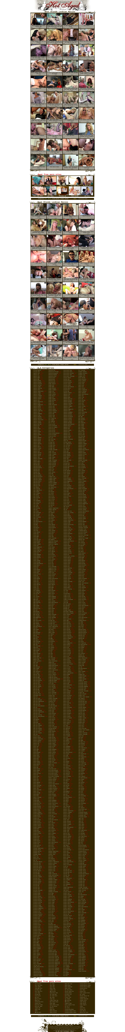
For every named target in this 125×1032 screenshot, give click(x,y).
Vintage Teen (81, 885)
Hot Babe (50, 923)
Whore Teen (81, 911)
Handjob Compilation (53, 851)
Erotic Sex (51, 619)
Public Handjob (82, 392)
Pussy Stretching (82, 412)
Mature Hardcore (67, 662)
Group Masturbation (53, 819)
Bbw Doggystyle (37, 617)
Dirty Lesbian (51, 559)
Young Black (81, 948)
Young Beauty (81, 947)
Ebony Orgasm (51, 608)
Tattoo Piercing (82, 728)
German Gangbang (52, 749)
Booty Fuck (36, 857)
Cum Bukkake (51, 485)
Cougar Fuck (51, 455)
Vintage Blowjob (82, 864)
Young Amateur (81, 941)
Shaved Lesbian (82, 569)
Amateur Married (37, 424)
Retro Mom (80, 475)
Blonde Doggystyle (37, 813)
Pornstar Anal (66, 947)
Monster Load (66, 815)
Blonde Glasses (37, 819)
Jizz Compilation (67, 443)
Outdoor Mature (67, 903)
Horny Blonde (51, 896)
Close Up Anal (51, 424)
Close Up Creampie (52, 427)
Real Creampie (81, 428)
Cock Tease (51, 440)
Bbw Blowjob (36, 611)
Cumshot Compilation (53, 508)
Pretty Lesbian (82, 380)
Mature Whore (66, 723)
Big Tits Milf (36, 731)
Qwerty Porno (38, 998)
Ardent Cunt (53, 989)
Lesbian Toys (66, 584)
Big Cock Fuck (36, 704)
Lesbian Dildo (66, 523)
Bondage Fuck (36, 852)
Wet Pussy (80, 897)
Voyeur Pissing (82, 890)
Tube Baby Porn (74, 185)
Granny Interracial (53, 803)
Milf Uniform (66, 779)
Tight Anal (81, 818)
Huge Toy (50, 948)
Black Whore (36, 794)
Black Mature (36, 764)
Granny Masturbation (53, 806)
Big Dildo (35, 717)
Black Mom (35, 767)
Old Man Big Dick (67, 872)
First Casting (51, 686)
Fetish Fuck (51, 671)
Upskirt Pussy (81, 855)
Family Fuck (51, 631)
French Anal (51, 710)
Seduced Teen (81, 539)
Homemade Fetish (52, 882)
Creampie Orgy (51, 479)
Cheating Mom (51, 379)
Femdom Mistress (52, 666)
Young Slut (81, 966)
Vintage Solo (81, 884)
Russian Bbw (81, 493)
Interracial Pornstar (68, 373)
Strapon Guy (81, 692)
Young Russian (81, 965)
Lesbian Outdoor (67, 550)
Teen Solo (80, 792)
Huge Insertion (52, 942)
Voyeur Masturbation (83, 888)
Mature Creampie (67, 638)
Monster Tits (66, 818)
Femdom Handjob (52, 663)
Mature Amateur (67, 614)
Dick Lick (50, 545)
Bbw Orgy (35, 631)
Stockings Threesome (83, 690)
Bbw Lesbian (36, 623)
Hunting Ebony (68, 992)
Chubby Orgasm (51, 398)
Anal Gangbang (36, 500)
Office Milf (66, 863)
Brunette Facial (37, 909)
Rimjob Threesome (82, 488)
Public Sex (81, 395)
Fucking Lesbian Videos (70, 1012)
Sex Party (80, 547)
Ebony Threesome (52, 614)
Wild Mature (81, 930)
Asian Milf (36, 566)
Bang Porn (37, 1000)
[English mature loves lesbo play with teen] (54, 324)
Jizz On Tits (66, 446)
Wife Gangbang (81, 920)
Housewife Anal (52, 924)
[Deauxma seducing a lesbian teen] (38, 324)
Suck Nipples (81, 698)
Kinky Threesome (67, 460)
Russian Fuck (81, 505)
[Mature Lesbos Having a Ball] (38, 150)
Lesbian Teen (66, 580)
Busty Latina (36, 953)
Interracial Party (67, 371)
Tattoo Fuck (81, 723)
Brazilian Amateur (37, 861)
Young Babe (81, 945)
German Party (51, 758)
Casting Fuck (36, 965)
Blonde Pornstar (37, 833)
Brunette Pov (36, 923)
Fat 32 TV (67, 1006)
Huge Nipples (51, 944)
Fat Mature (51, 648)
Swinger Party (81, 720)
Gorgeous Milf (51, 791)
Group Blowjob (51, 816)
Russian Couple (82, 500)
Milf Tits (65, 777)
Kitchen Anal (66, 464)
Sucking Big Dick (82, 702)
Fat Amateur (51, 634)
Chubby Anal (51, 385)
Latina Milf (66, 490)
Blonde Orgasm (36, 831)
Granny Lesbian (52, 804)
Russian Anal (81, 491)
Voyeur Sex (81, 891)
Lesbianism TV (83, 997)
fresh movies (55, 198)
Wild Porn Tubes (39, 1004)
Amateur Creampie (37, 395)
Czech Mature (51, 532)
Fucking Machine (52, 728)
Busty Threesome (37, 963)
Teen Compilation (82, 747)
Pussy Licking (81, 406)
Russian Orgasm (82, 518)
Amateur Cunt (36, 400)
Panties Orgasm (67, 912)
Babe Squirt (36, 607)
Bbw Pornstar (36, 634)
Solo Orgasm (81, 647)
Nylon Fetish (66, 855)
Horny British (51, 897)
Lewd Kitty (82, 1007)
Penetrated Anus (67, 924)
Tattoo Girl (81, 725)
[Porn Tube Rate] (70, 134)
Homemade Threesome (53, 891)
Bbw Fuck (35, 619)
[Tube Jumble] (86, 24)
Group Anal (51, 815)
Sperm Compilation (82, 657)
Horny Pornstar (52, 917)
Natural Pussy (66, 839)
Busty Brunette (37, 947)
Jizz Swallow (66, 448)
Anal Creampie (36, 493)
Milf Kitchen (66, 750)
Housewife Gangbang (53, 926)
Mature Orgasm (66, 681)
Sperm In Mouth (82, 659)
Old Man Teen (66, 875)
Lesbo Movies (83, 1003)
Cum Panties (51, 502)
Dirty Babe (51, 553)
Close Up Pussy (52, 436)
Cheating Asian (37, 971)
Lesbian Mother (67, 545)
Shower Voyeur (81, 586)
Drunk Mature (51, 580)
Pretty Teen (81, 383)
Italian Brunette (67, 382)
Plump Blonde (66, 936)
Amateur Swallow (37, 452)
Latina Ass (66, 476)
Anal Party (36, 506)
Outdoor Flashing (67, 896)
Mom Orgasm (66, 798)
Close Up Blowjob (52, 425)
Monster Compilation (68, 810)
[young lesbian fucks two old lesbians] (38, 40)
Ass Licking (36, 596)
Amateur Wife (36, 463)
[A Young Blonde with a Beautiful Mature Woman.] (38, 230)
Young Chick (81, 953)
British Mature (37, 882)
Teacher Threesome (82, 734)
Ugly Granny (81, 839)
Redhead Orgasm (82, 452)
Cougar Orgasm (51, 457)
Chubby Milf (51, 397)
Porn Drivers (38, 185)
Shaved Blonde (81, 563)
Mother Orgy (66, 830)
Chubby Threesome (52, 404)
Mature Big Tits (67, 626)
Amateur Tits (36, 460)
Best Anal (35, 662)
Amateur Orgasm (37, 431)
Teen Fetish (81, 761)
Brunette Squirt (37, 929)
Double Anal (51, 572)
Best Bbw (35, 665)
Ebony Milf (51, 605)
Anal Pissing (36, 508)
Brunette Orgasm (37, 920)
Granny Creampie (52, 795)
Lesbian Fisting (67, 530)
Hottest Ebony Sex (69, 991)
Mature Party (66, 686)
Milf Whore (66, 780)
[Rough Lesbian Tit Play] (54, 246)
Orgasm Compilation (68, 887)
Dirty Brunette (52, 556)
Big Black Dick (37, 693)
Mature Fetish (66, 648)
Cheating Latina (52, 376)
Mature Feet (66, 647)
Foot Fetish (51, 702)
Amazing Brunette (37, 467)
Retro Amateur (81, 461)
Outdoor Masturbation (68, 902)
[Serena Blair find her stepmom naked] (38, 309)
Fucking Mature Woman (85, 986)
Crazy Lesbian (51, 472)
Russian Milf (81, 514)
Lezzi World (83, 1010)
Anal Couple (36, 491)
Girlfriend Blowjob (53, 770)
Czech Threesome (52, 538)
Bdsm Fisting (36, 648)
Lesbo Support (83, 1004)
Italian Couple (67, 383)
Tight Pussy (81, 827)
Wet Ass (80, 893)
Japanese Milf (66, 427)
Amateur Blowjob (37, 382)
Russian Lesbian (82, 509)
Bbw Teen (35, 644)
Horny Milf (51, 912)
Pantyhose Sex (66, 920)
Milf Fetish (66, 743)
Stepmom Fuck (81, 677)
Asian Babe (36, 536)
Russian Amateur (82, 490)
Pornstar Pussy (67, 957)
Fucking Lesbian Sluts (70, 1010)
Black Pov (35, 774)
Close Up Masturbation (53, 433)
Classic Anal (51, 406)
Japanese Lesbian (67, 421)
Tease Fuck (81, 735)
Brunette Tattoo (37, 930)
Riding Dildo (81, 484)
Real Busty (81, 421)
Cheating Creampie (37, 975)
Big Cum (35, 707)
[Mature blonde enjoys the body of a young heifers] (70, 340)
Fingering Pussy (52, 681)
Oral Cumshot (66, 882)
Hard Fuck (50, 857)
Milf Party (66, 756)
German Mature (51, 753)
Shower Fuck (81, 581)
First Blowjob (51, 684)
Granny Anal (51, 792)
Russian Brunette (82, 497)
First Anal (51, 683)
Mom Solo (65, 803)
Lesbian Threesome (67, 581)
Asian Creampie (37, 544)
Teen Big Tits (81, 741)
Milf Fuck (65, 744)
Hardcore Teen (51, 870)
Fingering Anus (52, 675)
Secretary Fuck (82, 533)
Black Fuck (36, 759)
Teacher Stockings (82, 732)
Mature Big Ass (67, 623)
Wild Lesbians (81, 929)
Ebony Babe (51, 587)
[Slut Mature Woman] (54, 165)
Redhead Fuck (81, 446)
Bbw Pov (35, 635)
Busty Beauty (36, 944)
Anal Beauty (36, 487)
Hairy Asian (51, 825)
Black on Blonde (37, 797)
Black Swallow (36, 786)
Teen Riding (81, 788)
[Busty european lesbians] (70, 356)
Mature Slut (66, 701)
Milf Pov (65, 759)
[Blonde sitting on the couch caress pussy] (70, 118)
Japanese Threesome (68, 439)
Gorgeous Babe (51, 785)
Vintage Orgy (81, 881)
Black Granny (36, 761)
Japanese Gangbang (67, 412)
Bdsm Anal (35, 647)
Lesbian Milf (66, 542)
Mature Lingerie (67, 671)
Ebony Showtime (68, 986)
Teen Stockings (82, 795)
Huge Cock (50, 935)
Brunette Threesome (38, 933)
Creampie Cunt (51, 476)
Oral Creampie (66, 879)
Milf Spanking (66, 765)
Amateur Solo (36, 445)
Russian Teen (81, 524)
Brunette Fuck (36, 911)
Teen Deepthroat (82, 753)
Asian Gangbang (37, 554)
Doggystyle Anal (52, 568)
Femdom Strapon (52, 668)
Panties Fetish (67, 909)
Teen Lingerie (81, 776)
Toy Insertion (81, 834)
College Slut (51, 446)
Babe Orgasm (36, 605)
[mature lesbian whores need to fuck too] (38, 71)
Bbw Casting (36, 614)
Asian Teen (36, 586)
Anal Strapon (36, 514)
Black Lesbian (36, 762)
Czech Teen (51, 536)
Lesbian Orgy (66, 548)
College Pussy (51, 445)
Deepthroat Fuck (52, 542)
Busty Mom (35, 957)
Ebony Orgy (51, 610)
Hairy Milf (51, 845)
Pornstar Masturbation (68, 954)
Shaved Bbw (81, 559)
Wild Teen (80, 938)
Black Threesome (37, 789)
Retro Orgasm (81, 476)
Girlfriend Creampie (53, 771)
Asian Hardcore (37, 557)
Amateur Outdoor (37, 434)
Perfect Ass (66, 927)
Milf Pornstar (66, 758)
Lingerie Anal (66, 595)
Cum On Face (51, 496)
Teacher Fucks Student (83, 729)
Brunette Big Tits (37, 897)
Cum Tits (50, 506)
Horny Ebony (51, 905)
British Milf (36, 884)
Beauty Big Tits (37, 657)
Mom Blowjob (66, 783)
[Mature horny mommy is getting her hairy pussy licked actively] (38, 56)
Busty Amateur (36, 938)
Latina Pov (66, 497)
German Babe (51, 734)
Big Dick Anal (36, 708)
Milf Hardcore (66, 749)
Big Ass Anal (36, 674)
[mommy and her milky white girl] (38, 165)
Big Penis (35, 720)
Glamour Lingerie (52, 777)
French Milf (51, 720)
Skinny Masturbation (83, 605)
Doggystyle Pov (52, 571)
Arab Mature (36, 527)
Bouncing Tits (36, 858)
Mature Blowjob (67, 631)
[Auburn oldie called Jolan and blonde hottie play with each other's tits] (54, 24)
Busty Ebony (36, 950)
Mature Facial (66, 645)
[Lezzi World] (38, 262)
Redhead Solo (81, 457)
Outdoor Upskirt (67, 908)
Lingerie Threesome (68, 599)
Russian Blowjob (82, 496)
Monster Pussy (66, 816)
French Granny (51, 717)
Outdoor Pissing (67, 905)
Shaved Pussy (81, 574)
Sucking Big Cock (82, 701)
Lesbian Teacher (67, 578)
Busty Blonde (36, 945)
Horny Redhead (51, 918)
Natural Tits (66, 842)
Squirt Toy (81, 672)
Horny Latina (51, 909)
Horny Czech (51, 903)
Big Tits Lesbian (37, 729)
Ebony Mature (51, 604)
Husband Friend (52, 950)
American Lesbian (37, 479)
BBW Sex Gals (38, 1012)
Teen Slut (80, 791)
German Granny (51, 750)
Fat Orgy (50, 653)
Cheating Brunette (37, 974)
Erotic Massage (52, 617)
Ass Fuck (35, 595)
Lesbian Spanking (67, 568)
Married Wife (66, 605)
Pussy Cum (80, 398)
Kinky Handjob (66, 454)
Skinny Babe (81, 595)
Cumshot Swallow (52, 509)
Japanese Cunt (66, 407)
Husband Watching (52, 951)
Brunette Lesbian (37, 915)
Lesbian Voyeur (67, 586)
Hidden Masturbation (53, 875)
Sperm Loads (81, 663)
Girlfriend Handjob (53, 774)
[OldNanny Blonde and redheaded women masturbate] (70, 56)
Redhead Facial (82, 445)
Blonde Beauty (36, 801)
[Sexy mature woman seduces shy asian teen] (86, 165)
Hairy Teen (51, 849)
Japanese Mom (66, 428)
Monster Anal (66, 807)
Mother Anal (66, 819)
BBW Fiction (53, 991)
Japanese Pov (66, 431)
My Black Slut (68, 994)
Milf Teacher (66, 774)
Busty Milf (36, 956)
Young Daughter (82, 957)
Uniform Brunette (82, 846)
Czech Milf (51, 533)
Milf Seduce (66, 762)
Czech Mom (50, 535)
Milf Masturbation (67, 752)
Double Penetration (53, 578)
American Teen (36, 485)
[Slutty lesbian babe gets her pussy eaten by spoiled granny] (54, 40)
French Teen (51, 725)
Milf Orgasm (66, 753)
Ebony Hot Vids (68, 983)
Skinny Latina (81, 602)
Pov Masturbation (67, 969)
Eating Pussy (51, 581)
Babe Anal (35, 599)
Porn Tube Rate (50, 185)
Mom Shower (66, 801)
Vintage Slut (81, 882)
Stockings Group (82, 687)
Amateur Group (36, 415)
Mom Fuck (65, 794)
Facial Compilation (53, 626)
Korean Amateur (67, 470)
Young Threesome (82, 971)
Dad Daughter (51, 539)
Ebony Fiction (53, 1012)
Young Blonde (81, 950)
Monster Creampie (67, 812)
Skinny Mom (81, 610)
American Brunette (37, 476)
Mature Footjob (67, 653)
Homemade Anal (51, 878)
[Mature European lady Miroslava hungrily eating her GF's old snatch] (38, 340)
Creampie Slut (51, 481)
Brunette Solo (36, 927)
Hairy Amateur (51, 822)
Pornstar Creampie (67, 951)
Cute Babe (50, 514)
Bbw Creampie (36, 616)
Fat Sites (67, 1007)
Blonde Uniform (37, 845)
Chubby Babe (51, 386)
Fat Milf (50, 650)
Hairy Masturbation (53, 842)
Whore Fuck (81, 905)
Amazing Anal (36, 464)
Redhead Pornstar (82, 454)
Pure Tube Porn (38, 196)
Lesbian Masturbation (68, 541)
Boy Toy (35, 860)
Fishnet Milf (51, 696)
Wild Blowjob (81, 926)
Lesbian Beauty (67, 515)
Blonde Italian (37, 824)
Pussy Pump (81, 410)
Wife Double (81, 918)
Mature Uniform (67, 720)
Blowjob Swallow (37, 851)
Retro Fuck (81, 469)
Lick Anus (65, 590)
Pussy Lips (81, 407)
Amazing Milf (36, 470)
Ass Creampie (36, 590)
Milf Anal (65, 725)
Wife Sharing (81, 921)
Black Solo (36, 780)
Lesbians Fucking (67, 589)
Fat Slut (50, 654)
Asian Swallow (36, 584)
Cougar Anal (51, 451)
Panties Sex (66, 914)
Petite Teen (66, 933)
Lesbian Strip (66, 575)
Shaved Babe (81, 557)
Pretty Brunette (82, 379)
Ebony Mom (50, 607)
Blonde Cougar (36, 810)
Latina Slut (66, 499)
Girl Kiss (50, 767)
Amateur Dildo (36, 403)
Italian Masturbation (68, 386)
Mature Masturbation (68, 672)
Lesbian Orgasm (67, 547)
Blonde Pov (36, 834)
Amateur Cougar (37, 392)
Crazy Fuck (51, 470)
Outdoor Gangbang (67, 899)
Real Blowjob (81, 418)
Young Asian (81, 944)
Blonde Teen (36, 843)
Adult (36, 1010)
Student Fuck (81, 695)
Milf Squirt (66, 767)
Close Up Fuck (51, 431)
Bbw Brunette (36, 613)
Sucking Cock (81, 705)
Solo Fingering (82, 643)
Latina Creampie (67, 479)
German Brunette (52, 740)
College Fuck (51, 443)
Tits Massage (81, 833)
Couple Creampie (52, 461)
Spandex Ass (81, 654)
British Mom (36, 885)
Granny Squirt (51, 812)
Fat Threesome (51, 657)
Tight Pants (81, 825)
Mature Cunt (66, 640)
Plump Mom (65, 944)
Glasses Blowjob (52, 779)
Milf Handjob (66, 747)
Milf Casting (66, 734)
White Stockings (82, 902)
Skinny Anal (81, 592)
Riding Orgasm (81, 487)
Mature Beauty (66, 622)
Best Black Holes (54, 1001)
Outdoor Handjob (67, 900)
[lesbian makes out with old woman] (86, 103)
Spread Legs (81, 665)
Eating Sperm (51, 583)
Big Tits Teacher (37, 732)
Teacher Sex (81, 731)
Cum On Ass (51, 494)
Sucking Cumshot (82, 707)
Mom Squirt (66, 804)
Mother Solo (66, 831)
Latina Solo (66, 500)
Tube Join (52, 998)
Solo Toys (80, 651)
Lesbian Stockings (67, 572)
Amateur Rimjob (37, 440)
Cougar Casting (52, 452)
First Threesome (52, 692)
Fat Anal (50, 635)
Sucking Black (81, 704)
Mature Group (66, 659)
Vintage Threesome (82, 887)
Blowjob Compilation (38, 848)
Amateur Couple (37, 394)
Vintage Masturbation (83, 873)
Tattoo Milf (81, 726)
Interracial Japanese (53, 969)
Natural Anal (66, 833)
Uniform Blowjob (82, 845)
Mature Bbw (66, 620)
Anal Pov (35, 509)
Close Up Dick (51, 430)
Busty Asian (36, 941)
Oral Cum (65, 881)
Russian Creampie (82, 502)
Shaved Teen (81, 577)
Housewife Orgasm (52, 929)
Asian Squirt (36, 583)
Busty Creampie (37, 948)
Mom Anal (65, 782)
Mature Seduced (67, 696)
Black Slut (36, 779)
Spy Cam (80, 666)
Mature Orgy (66, 683)
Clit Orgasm (51, 419)
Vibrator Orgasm (82, 860)
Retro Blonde (81, 464)
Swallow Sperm (81, 714)
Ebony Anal (51, 586)
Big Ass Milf (36, 687)
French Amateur (52, 708)
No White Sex (87, 185)
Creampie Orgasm (52, 478)
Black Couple (36, 756)
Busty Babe (36, 942)
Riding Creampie (82, 481)
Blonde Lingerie (37, 827)
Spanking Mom (81, 656)
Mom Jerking (66, 795)
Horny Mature (51, 911)
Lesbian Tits (66, 583)
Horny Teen (51, 920)
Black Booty (36, 753)
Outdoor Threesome (67, 906)
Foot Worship (51, 704)
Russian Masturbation (83, 511)
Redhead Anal (81, 437)
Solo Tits (80, 650)
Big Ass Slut (36, 690)
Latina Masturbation (68, 488)
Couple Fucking (52, 463)
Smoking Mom (81, 638)
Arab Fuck (35, 526)
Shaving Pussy (81, 580)
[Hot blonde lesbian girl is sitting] (70, 230)
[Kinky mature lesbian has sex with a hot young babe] (38, 356)
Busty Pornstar (37, 959)
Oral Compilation (67, 878)
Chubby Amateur (52, 383)
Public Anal (81, 385)
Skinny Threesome (82, 613)
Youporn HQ (37, 1007)
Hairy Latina (51, 839)
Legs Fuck (65, 508)
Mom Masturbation (67, 797)
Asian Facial (36, 548)
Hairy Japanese (52, 837)
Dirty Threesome (52, 566)
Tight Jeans (81, 824)
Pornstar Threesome (68, 963)
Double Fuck (51, 577)
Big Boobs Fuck (37, 695)
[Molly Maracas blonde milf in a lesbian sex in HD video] (86, 340)
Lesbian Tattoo (67, 577)
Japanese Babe (66, 397)
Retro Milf (81, 473)
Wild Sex (80, 935)
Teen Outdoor (81, 782)
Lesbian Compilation (68, 520)
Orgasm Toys (66, 888)
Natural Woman (66, 843)
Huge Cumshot (51, 936)
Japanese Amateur (67, 392)
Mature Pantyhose (67, 684)
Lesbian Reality (67, 557)
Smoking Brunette (82, 632)
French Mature (51, 719)
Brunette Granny (37, 912)
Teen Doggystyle (82, 756)
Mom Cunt (65, 789)
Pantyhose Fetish (67, 915)
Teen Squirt (81, 794)
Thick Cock (81, 810)
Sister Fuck (81, 589)
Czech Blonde (51, 526)
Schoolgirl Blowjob (83, 527)
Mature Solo (66, 704)
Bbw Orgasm (36, 629)
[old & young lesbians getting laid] (86, 324)
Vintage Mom (81, 878)
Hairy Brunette (52, 830)
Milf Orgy (65, 755)
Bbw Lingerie (36, 625)
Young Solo (81, 968)
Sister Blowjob (82, 587)
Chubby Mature (51, 395)
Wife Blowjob (81, 917)
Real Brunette (81, 419)
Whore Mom (80, 908)
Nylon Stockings (67, 860)
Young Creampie (82, 956)
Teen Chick (81, 746)
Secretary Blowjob (82, 532)
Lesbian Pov (66, 554)
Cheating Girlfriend (53, 371)
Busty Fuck (36, 951)
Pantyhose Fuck (67, 917)
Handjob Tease (51, 854)
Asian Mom (35, 568)
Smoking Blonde (82, 629)
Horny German (51, 906)
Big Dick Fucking (37, 714)
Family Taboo (51, 632)
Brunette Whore (37, 935)
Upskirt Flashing (82, 852)
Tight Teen (81, 828)
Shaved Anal (81, 554)
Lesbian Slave (66, 563)
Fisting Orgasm (52, 699)
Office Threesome (67, 864)
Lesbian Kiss (66, 535)
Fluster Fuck (68, 997)
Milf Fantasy (66, 741)
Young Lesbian (81, 962)
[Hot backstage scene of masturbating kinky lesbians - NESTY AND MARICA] (54, 277)
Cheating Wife (51, 382)
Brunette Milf (36, 917)
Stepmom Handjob (82, 678)
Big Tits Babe (36, 723)
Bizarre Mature (37, 741)
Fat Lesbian (51, 647)
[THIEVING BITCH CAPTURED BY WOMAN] (70, 215)
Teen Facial (81, 759)
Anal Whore (36, 520)
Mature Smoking (67, 702)
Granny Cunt (51, 797)
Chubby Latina (51, 392)
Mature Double (66, 644)
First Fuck (51, 689)
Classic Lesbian (52, 412)
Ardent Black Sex (54, 1000)
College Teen (51, 448)
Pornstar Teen (66, 962)
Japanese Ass (66, 395)
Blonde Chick (36, 809)
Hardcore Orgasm (52, 866)
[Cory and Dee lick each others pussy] (70, 309)
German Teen (51, 761)
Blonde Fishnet (37, 816)
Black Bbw (35, 750)
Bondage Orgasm (37, 854)
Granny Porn (83, 991)
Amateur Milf (36, 425)
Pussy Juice (81, 404)
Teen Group (81, 771)
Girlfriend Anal (52, 768)
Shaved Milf (81, 572)
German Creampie (52, 744)
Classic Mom (51, 413)
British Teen (36, 888)
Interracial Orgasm (53, 975)
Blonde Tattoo (36, 842)
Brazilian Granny (37, 866)
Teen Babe (80, 740)
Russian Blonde (82, 494)
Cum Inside (51, 493)
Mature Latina (66, 668)
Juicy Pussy (66, 449)
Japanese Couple (67, 404)
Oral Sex (65, 885)
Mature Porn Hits (84, 1012)
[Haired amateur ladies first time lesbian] (70, 246)
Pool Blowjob (66, 945)
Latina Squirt (66, 502)
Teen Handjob (81, 773)
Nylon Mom (65, 858)
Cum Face (50, 490)
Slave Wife (81, 619)
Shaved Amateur (82, 553)
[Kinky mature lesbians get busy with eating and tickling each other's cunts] (86, 87)
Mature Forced (66, 654)
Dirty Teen (51, 565)
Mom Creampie (66, 788)
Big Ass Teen (36, 692)
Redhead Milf (81, 451)
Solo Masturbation (82, 644)
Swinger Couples (82, 717)
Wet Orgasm (81, 896)
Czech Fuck (51, 529)
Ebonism (52, 1007)
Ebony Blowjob (51, 590)
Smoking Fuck (81, 635)
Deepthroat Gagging (53, 544)
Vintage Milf (81, 876)
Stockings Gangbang (83, 686)
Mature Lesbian (67, 669)
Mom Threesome (66, 806)
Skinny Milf (81, 608)
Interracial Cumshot (53, 960)
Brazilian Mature (37, 867)
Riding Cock (81, 479)
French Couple (51, 714)
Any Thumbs (67, 998)
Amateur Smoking (37, 443)
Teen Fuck (80, 767)
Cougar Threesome (52, 460)
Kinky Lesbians (67, 455)
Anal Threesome (37, 517)
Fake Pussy (51, 629)
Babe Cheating (36, 602)
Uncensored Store (39, 1001)
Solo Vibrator (81, 653)
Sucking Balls (81, 699)
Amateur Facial (37, 407)
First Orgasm (51, 690)
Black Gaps (52, 1003)
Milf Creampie (66, 735)
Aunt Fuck (35, 598)
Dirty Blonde (51, 554)
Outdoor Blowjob (67, 894)
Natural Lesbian (67, 836)
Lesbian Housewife (67, 533)
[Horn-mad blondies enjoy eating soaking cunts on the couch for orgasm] (70, 103)
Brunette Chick (37, 903)
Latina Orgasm (66, 493)
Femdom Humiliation (53, 665)
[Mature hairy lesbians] (38, 134)
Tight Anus (81, 819)
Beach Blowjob (36, 653)
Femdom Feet (51, 662)
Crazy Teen (51, 475)
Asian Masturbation (38, 563)
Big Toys (35, 734)
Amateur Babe (36, 377)
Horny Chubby (51, 900)
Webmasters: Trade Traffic (65, 1025)
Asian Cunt (36, 545)
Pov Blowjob (66, 965)
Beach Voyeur (36, 654)
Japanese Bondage (67, 401)
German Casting (52, 741)
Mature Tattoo (66, 714)
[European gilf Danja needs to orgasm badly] (38, 103)
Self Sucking (81, 542)
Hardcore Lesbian (52, 863)
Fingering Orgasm (52, 680)
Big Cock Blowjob (37, 699)
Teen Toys (80, 806)
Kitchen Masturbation (68, 466)
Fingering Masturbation (54, 678)
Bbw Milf (35, 628)
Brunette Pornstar (37, 921)
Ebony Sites (68, 988)
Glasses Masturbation (53, 783)
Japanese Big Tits (67, 398)
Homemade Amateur (52, 876)
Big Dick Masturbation (38, 716)
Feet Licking (51, 659)
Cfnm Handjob (36, 969)
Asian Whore (36, 589)
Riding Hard (81, 485)
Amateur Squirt (37, 446)
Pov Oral (65, 971)
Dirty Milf (51, 560)
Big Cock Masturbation (38, 705)
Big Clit (35, 696)
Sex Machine (81, 545)
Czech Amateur (51, 524)
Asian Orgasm (36, 571)
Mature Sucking (67, 710)
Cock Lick (50, 437)
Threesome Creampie (83, 813)
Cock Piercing (51, 439)
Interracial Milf (52, 972)
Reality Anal (81, 431)
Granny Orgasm (51, 807)
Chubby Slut (51, 401)
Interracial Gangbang (53, 968)
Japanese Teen (66, 437)
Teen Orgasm (81, 779)
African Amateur (37, 370)
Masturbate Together (68, 611)
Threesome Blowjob (82, 812)
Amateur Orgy (36, 433)
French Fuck (51, 716)
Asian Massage (36, 562)
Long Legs (65, 602)
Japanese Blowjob (67, 400)
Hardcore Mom (51, 864)
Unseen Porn (38, 1003)
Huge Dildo (51, 938)
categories (41, 198)
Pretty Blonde (81, 377)
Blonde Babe (36, 800)
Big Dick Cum (36, 713)
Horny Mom (50, 914)
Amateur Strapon (37, 448)
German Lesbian (52, 752)
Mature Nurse (66, 677)
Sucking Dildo (81, 708)
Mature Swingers (67, 713)
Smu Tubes (52, 997)
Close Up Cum (51, 428)
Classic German (52, 409)
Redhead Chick (81, 442)
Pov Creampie (66, 966)
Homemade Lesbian (52, 885)
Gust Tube (52, 985)
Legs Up (65, 509)
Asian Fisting (36, 551)
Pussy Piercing (82, 409)
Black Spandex (36, 782)
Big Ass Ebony (36, 681)
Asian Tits (36, 587)
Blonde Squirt (36, 840)
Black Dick (36, 758)
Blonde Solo (36, 839)
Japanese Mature (67, 425)
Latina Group (66, 484)
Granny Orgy (51, 809)
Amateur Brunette (37, 383)
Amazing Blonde (37, 466)
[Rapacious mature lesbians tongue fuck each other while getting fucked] (38, 118)
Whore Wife (81, 914)
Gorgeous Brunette (52, 788)
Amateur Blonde (37, 380)
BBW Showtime (68, 1000)
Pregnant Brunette (82, 373)
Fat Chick (50, 643)
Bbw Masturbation (37, 626)
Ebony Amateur (51, 584)
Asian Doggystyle (37, 547)
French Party (51, 723)
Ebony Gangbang (52, 596)
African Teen (36, 371)
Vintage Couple (82, 866)
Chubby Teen (51, 403)
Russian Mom (81, 515)
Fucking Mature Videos (85, 985)
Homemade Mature (52, 887)
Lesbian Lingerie (67, 538)
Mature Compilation (68, 637)
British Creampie (37, 876)
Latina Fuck (66, 482)
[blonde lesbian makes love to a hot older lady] (54, 150)
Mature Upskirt (67, 722)
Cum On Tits (51, 500)
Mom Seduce (66, 800)
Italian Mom (66, 391)
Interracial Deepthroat (54, 962)
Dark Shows (67, 995)
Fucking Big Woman (69, 1009)
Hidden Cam (51, 872)
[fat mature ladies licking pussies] (54, 262)
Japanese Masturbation (68, 424)
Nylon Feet (66, 854)
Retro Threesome (82, 478)
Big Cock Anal (36, 698)
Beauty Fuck (36, 659)
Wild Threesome (82, 939)
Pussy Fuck (81, 403)
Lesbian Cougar (67, 521)
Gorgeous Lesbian (52, 789)
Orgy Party (66, 890)
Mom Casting (66, 785)
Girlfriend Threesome (53, 776)
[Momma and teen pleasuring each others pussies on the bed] (70, 277)
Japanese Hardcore (67, 415)
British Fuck (36, 878)
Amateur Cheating (37, 388)
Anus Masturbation (37, 521)
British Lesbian (37, 881)
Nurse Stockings (67, 849)
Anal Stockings (37, 512)
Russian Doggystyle (83, 503)
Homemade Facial (52, 881)
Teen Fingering (82, 762)
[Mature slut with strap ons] (86, 40)
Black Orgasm (36, 770)
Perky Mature (66, 929)
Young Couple (81, 954)
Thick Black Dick (82, 809)
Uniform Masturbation (83, 849)
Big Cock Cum (36, 702)
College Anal (51, 442)
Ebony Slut (51, 611)
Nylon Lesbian (66, 857)
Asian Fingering (37, 550)
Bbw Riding (36, 637)
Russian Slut (81, 523)
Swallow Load (81, 713)
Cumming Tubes (68, 1003)
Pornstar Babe (66, 948)
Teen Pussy (81, 786)
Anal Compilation (37, 490)
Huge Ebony (51, 939)
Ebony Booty (51, 592)
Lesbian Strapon (67, 574)
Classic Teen (51, 416)
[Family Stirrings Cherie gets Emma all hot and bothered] (54, 230)
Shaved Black (81, 562)
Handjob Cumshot (52, 852)
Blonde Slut (36, 837)
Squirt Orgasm (81, 671)
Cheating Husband (52, 374)
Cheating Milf (51, 377)
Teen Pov (80, 785)
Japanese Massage (67, 422)
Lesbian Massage (67, 539)
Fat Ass (50, 637)
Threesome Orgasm (82, 816)
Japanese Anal (66, 394)
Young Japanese (82, 959)
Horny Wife (51, 921)
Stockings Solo (82, 689)
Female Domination (52, 660)
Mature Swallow (67, 711)
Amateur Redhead (37, 437)
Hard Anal (50, 855)
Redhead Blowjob (82, 440)
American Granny (37, 478)
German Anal (51, 732)
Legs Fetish (66, 506)
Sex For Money (81, 544)
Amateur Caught (37, 386)
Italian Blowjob (67, 380)
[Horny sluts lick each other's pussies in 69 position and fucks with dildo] (86, 356)
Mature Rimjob (66, 693)
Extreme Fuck (51, 623)
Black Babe (36, 749)
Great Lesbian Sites (85, 992)
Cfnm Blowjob (36, 968)
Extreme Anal (51, 620)
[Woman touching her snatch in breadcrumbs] (54, 56)
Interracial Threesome (68, 376)
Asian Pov (35, 575)
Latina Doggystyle (67, 481)
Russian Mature (82, 512)
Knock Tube (52, 988)
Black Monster (36, 768)
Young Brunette (82, 951)
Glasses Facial (52, 780)
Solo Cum (80, 640)
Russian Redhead (82, 521)
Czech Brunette (52, 527)
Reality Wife (81, 434)
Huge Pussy (51, 945)
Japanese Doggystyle (68, 409)
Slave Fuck (81, 616)
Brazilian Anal (37, 863)
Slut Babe (80, 622)
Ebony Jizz (51, 599)
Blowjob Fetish (37, 849)
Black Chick (36, 755)
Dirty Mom (50, 562)
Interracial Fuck (52, 966)
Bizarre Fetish (37, 737)
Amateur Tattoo (37, 455)
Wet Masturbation (82, 894)
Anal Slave (36, 511)
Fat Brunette (51, 641)
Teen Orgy (80, 780)
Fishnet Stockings (52, 698)
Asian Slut (36, 580)
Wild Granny (81, 927)
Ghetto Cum (51, 764)
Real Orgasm (81, 430)
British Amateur (37, 870)
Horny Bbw (50, 894)
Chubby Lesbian (52, 394)
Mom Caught (66, 786)
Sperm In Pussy (82, 660)
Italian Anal (66, 379)
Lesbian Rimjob (67, 559)
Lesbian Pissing (67, 551)
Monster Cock (66, 809)
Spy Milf (80, 669)
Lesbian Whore (66, 587)
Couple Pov (51, 467)
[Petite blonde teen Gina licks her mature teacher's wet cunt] (38, 293)
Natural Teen (66, 840)
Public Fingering (82, 389)
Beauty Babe (36, 656)
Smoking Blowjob (82, 631)
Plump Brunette (67, 939)
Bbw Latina (36, 622)
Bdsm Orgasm (36, 650)
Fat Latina (51, 645)
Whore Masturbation (83, 906)
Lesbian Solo (66, 566)
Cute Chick (51, 518)
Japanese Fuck (66, 410)
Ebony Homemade (52, 598)
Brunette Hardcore (37, 914)
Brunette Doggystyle (38, 908)
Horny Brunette (52, 899)
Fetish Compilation (53, 669)
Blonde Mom (36, 830)
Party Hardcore (67, 923)
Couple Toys (51, 469)
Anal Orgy (35, 505)
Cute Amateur (51, 512)
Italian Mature (67, 388)
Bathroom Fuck (36, 608)
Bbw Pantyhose (36, 632)
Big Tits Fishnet (37, 725)
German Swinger (52, 759)
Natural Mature (67, 837)
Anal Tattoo (36, 515)
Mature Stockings (67, 707)
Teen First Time (82, 764)
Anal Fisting (36, 497)
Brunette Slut (36, 926)
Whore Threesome (82, 912)
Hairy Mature (51, 843)
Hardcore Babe (51, 860)
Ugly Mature (81, 840)
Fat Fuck (50, 644)
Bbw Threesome (36, 645)
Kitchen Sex (66, 469)
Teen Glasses (81, 770)
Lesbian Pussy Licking (68, 556)
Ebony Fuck (51, 595)
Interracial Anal (52, 953)
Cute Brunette (51, 517)
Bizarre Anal (36, 735)
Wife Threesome (82, 923)
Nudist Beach (66, 846)
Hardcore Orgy (51, 867)
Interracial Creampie (53, 959)
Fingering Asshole (52, 677)
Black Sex (35, 777)
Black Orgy (36, 771)
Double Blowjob (52, 574)
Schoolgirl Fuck (82, 529)
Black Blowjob (36, 752)
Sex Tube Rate (53, 994)
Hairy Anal (51, 824)
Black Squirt (36, 783)
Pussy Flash (81, 401)
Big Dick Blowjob (37, 710)
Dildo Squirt (51, 550)
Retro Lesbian (81, 470)
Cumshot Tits (51, 511)
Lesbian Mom (66, 544)
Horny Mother (51, 915)
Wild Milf (80, 932)
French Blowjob (52, 713)
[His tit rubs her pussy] (86, 309)
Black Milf (36, 765)
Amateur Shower (37, 442)
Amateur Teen (36, 457)
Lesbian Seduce (67, 560)
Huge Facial (51, 941)
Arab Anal (35, 523)
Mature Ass (66, 617)
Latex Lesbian (66, 473)
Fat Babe (50, 638)
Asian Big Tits (37, 539)
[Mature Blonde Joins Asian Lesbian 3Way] (38, 24)
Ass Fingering (36, 592)
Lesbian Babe (66, 514)
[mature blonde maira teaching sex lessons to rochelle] (86, 277)
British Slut (36, 887)
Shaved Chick (81, 566)
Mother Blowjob (67, 821)
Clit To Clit (51, 422)
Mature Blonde (66, 629)
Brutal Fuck (36, 936)
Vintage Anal (81, 861)
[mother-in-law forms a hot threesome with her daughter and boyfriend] (86, 134)
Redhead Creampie (82, 443)
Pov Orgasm (66, 972)
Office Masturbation (68, 861)
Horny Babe (51, 893)
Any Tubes (52, 983)
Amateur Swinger (37, 454)
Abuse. (72, 1031)
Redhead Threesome (82, 460)
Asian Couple (36, 542)
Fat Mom (50, 651)
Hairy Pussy (51, 846)
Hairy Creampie (52, 833)
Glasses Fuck (51, 782)
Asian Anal (36, 533)
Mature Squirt (66, 705)
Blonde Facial (36, 815)
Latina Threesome (67, 505)
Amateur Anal (36, 373)
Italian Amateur (67, 377)
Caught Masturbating (38, 966)
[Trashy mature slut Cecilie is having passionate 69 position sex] (70, 324)
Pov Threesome (81, 370)
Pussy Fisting (81, 400)
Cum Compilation (52, 487)
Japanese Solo (66, 434)
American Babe (36, 473)
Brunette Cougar (37, 905)
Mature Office (66, 680)
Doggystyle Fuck (52, 569)
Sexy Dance (81, 551)
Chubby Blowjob (52, 388)
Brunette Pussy (37, 924)
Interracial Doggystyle (54, 963)
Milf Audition (66, 726)
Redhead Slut (81, 455)
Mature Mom (66, 675)
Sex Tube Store (53, 995)
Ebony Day (52, 1009)
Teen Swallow (81, 800)
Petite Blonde (66, 930)
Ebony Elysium (53, 1010)
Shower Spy (81, 584)
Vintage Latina (82, 870)
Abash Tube (37, 1009)
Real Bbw (80, 416)
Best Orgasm (36, 672)
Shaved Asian (81, 556)
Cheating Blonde (37, 972)
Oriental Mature (67, 891)
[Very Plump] (70, 293)
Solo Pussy (81, 648)
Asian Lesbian (36, 560)
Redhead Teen (81, 458)
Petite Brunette (67, 932)
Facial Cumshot (52, 628)
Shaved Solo (81, 575)
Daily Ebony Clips (54, 1004)
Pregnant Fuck (81, 374)
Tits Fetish (81, 831)
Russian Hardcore (82, 508)
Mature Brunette (67, 632)
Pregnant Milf (81, 376)
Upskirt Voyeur (82, 858)
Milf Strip (66, 770)
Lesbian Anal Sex (67, 511)
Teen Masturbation (82, 777)
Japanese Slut (66, 433)
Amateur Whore (36, 461)
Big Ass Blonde (37, 678)
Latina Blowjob (67, 478)
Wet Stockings (81, 899)
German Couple (51, 743)
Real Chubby (81, 424)
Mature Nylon (66, 678)
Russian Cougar (82, 499)
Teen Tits (80, 804)
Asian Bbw (35, 538)
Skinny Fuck (81, 601)
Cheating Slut (51, 380)
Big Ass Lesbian (37, 686)
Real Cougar (81, 425)
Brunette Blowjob (37, 900)
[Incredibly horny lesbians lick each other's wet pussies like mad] (54, 356)
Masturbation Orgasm (68, 613)
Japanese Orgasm (67, 430)
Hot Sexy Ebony (68, 989)
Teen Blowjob (81, 743)
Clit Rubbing (51, 421)
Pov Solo (65, 975)
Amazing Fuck (36, 469)
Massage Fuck (66, 607)
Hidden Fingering (52, 873)
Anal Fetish (36, 496)
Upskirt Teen (81, 857)
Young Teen (81, 969)
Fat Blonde (51, 640)
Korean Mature (66, 472)
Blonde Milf (36, 828)
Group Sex (50, 821)
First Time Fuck (52, 693)
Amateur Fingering (37, 410)
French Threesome (52, 726)
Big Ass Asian (36, 675)
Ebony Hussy (68, 985)
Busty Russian (36, 960)
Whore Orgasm (81, 909)
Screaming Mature (82, 530)
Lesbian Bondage (67, 517)
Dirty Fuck (51, 557)
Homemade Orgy (51, 888)
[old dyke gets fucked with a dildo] (70, 24)
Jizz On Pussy (66, 445)
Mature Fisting (67, 651)
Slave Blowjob (81, 614)
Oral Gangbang (66, 884)
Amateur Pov (36, 436)
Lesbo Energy (83, 1001)
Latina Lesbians (67, 487)
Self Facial (81, 541)
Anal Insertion (37, 502)
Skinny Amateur (82, 590)
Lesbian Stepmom (67, 571)
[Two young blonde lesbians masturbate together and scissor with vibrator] (54, 293)
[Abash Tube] (38, 87)
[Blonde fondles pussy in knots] (86, 118)
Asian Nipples (36, 569)
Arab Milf (35, 529)
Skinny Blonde (81, 596)
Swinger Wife (81, 722)
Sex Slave (80, 548)
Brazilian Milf (37, 869)
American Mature (37, 481)
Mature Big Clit (67, 625)
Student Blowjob (82, 693)
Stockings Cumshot (82, 681)
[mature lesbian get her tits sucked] (86, 150)
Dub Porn (87, 196)
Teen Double (81, 758)
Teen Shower (81, 789)
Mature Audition (67, 619)
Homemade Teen (51, 890)
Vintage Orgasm (82, 879)
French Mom (51, 722)
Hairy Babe (51, 827)
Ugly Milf (80, 842)
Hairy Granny (51, 836)
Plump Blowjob (66, 938)
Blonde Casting (37, 807)
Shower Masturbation (83, 583)
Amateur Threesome (37, 458)
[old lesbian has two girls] (54, 215)
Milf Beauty (66, 729)
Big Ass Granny (37, 684)
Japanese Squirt (67, 436)
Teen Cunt (80, 752)
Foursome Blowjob (52, 705)
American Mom (36, 484)
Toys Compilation (82, 836)
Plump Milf (66, 942)
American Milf (36, 482)
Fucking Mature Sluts (85, 983)
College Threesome (52, 449)
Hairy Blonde (51, 828)
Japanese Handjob (67, 413)
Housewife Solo (52, 930)
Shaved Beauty (81, 560)
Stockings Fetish (82, 683)
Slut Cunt (80, 623)
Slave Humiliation (82, 617)
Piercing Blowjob (67, 935)
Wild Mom (80, 933)
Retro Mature (81, 472)
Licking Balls (66, 593)
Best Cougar (36, 668)
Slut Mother (81, 625)
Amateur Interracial (38, 419)
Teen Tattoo (81, 801)
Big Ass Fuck (36, 683)
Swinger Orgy (81, 719)
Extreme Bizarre (52, 622)
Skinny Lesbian (82, 604)
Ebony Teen (51, 613)
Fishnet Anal (51, 695)
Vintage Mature (82, 875)
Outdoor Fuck (66, 897)
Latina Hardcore (67, 485)
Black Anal (36, 746)
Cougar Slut (51, 458)
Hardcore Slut (51, 869)
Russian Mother (82, 517)
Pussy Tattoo (81, 413)
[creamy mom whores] (70, 150)
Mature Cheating (67, 635)
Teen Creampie (81, 749)
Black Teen (36, 788)
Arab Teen (35, 530)
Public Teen (81, 397)
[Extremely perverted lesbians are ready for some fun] (70, 40)
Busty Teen (36, 962)
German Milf (51, 755)
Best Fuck (35, 669)
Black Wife (36, 795)
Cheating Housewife (53, 373)
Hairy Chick (51, 831)
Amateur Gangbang (37, 413)
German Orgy (51, 756)
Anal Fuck (35, 499)
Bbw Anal (35, 610)
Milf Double (66, 740)
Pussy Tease (81, 415)
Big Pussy (35, 722)
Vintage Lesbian (82, 872)
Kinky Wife (66, 461)
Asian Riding (36, 578)
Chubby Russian (52, 400)
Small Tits (81, 628)
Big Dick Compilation (38, 711)
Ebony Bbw (50, 589)
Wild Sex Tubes (38, 1006)
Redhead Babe (81, 439)
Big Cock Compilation (38, 701)
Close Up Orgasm (52, 434)
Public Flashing (82, 391)
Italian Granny (67, 385)
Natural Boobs (66, 834)
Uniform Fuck (81, 848)
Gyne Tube (52, 986)
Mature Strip (66, 708)
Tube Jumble (62, 185)
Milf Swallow (66, 773)
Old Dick (65, 867)
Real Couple (81, 427)
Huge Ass (50, 932)
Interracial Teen (67, 374)
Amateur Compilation (38, 391)
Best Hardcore (36, 671)
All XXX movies (53, 1006)
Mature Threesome (67, 717)
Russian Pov (81, 520)
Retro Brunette (82, 467)
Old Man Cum (66, 873)
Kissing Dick (66, 463)
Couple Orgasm (51, 466)
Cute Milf (50, 521)
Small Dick (81, 626)
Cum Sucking (51, 503)
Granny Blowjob (52, 794)
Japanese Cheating (67, 403)
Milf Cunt (65, 737)
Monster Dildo (66, 813)
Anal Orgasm (36, 503)
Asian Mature (36, 565)
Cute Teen (50, 523)
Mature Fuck (66, 656)
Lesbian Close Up (67, 518)
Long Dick (65, 601)
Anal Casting (36, 488)
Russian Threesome (82, 526)
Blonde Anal (36, 798)
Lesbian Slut (66, 565)
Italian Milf (66, 389)
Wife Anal (80, 915)
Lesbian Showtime (84, 998)
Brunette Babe (36, 893)
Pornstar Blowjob (67, 950)
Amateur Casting (37, 385)
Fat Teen (50, 656)
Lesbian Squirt (67, 569)
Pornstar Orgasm (67, 956)
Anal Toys (35, 518)
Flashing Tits (51, 701)
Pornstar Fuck (66, 953)
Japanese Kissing (67, 419)
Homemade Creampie (52, 879)
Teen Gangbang (81, 768)
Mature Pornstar (67, 687)
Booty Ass (35, 855)
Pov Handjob (66, 968)
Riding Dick (81, 482)
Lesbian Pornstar (67, 553)
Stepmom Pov (81, 680)
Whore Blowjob (81, 903)
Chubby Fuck (51, 391)
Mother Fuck (66, 825)
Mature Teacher (67, 716)
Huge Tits (50, 947)
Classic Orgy (51, 415)
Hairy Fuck (51, 834)
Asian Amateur (36, 532)
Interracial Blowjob (53, 956)
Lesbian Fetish (67, 527)
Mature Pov (66, 689)
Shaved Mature (81, 571)
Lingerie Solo (66, 596)
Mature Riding (66, 692)
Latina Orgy (66, 494)
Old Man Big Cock (67, 870)
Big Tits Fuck (36, 726)
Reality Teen (81, 433)
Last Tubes (50, 196)
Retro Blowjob (81, 466)
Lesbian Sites (83, 1000)
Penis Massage (66, 926)
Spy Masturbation (82, 668)
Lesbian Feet (66, 526)
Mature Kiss (66, 665)
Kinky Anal (66, 451)
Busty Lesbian (36, 954)
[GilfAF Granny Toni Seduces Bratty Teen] (70, 262)
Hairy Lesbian (51, 840)
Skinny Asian (81, 593)
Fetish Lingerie (52, 674)
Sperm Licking (81, 662)
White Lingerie (82, 900)
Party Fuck (66, 921)
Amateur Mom (36, 427)
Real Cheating (81, 422)
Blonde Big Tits (37, 803)
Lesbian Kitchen (67, 536)
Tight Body (81, 822)
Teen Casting (81, 744)
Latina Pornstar (67, 496)
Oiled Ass (65, 866)
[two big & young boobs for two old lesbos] (54, 71)
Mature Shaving (67, 698)
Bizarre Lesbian (37, 740)
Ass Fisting (36, 593)
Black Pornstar (37, 773)
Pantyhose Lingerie (68, 918)
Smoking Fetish (82, 634)
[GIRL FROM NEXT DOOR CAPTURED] (70, 71)
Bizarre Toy (36, 744)
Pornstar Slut (66, 959)
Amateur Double (37, 406)
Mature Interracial (68, 663)
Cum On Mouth (51, 497)
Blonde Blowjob (37, 806)
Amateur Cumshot (37, 398)
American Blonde (37, 475)
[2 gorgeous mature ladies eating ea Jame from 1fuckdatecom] (86, 246)
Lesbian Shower (67, 562)
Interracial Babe (52, 954)
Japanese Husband (67, 418)
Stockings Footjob (82, 684)
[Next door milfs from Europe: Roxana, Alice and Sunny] (70, 165)
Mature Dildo (66, 641)
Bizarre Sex (36, 743)
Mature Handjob (67, 660)
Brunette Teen (36, 932)
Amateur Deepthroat (38, 401)
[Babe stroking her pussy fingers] (86, 262)
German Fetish (51, 746)
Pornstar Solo (66, 960)
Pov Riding (66, 974)
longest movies (64, 198)
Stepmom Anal (81, 674)
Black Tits (36, 791)
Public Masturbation (83, 394)
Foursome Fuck (51, 707)
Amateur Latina (37, 421)
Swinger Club (81, 716)
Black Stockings (37, 785)
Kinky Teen (66, 458)
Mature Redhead (67, 690)
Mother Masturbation (68, 827)
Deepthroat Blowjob (53, 541)
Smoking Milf (81, 637)
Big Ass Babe (36, 677)
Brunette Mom (36, 918)
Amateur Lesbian (37, 422)
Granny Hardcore (52, 801)
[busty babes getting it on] (54, 87)
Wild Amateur (81, 924)
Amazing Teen (36, 472)
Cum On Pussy (51, 499)
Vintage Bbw (81, 863)
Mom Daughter (66, 791)
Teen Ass (80, 738)
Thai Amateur (81, 807)
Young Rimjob (81, 963)
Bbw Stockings (36, 641)
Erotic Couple (51, 616)
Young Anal (81, 942)
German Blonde (51, 737)
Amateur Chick (36, 389)
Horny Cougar (51, 902)
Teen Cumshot (81, 750)
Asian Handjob (36, 556)
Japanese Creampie (67, 406)
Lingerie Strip (67, 598)
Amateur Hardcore (37, 418)
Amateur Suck (36, 451)
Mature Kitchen (67, 666)
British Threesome (37, 890)
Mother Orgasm (66, 828)
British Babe (36, 873)
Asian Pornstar (37, 574)
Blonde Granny (36, 821)
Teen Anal (80, 737)
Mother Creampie (67, 824)
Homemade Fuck (51, 884)
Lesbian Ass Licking (68, 512)
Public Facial (81, 388)
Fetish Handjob (52, 672)
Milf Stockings (67, 768)
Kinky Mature (66, 457)
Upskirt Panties (82, 854)
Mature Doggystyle (67, 643)
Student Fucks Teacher (83, 696)
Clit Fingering (52, 418)
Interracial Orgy (67, 370)
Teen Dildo (81, 755)
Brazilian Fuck (37, 864)
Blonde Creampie (37, 812)
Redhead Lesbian (82, 448)
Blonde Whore (36, 846)
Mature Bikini (66, 628)
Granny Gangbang (52, 800)
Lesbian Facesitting (68, 524)
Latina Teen (66, 503)
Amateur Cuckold (37, 397)
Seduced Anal (81, 536)
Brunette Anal (36, 891)
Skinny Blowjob (82, 598)
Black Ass (35, 747)
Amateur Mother (37, 428)
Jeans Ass (65, 440)
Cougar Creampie (52, 454)
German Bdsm (51, 735)
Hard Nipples (51, 858)
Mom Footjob (66, 792)
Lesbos (81, 1006)
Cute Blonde (51, 515)
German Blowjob (52, 738)
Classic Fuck (51, 407)
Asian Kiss (36, 559)
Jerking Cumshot (67, 442)
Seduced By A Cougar (83, 538)
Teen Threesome (82, 803)
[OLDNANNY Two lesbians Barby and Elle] (54, 134)
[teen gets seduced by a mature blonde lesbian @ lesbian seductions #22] (86, 71)
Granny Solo (51, 810)
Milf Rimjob (66, 761)
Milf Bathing (66, 728)
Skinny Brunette (82, 599)
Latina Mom (66, 491)
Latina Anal (66, 475)
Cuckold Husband (52, 484)
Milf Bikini (66, 731)
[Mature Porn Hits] (54, 340)
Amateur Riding (37, 439)
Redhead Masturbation (83, 449)
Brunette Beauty (37, 896)
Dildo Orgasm (51, 547)
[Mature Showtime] (86, 215)
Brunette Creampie (37, 906)
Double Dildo (51, 575)
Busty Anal (36, 939)
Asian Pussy (36, 577)
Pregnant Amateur (82, 371)
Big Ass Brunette (37, 680)
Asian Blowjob (36, 541)
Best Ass (35, 663)
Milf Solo (65, 764)
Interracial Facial (53, 965)
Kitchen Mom (66, 467)
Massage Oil (66, 608)
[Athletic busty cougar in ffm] (86, 56)
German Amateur (52, 731)
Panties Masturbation (68, 911)
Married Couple (67, 604)
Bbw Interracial (37, 620)
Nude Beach (66, 845)
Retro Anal (81, 463)
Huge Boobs (51, 933)
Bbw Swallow (36, 643)
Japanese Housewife (68, 416)
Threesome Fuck (82, 815)
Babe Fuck (35, 604)
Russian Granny (82, 506)
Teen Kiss (80, 774)
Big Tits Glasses (37, 728)
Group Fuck (51, 818)
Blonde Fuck (36, 818)
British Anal (36, 872)
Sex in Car (81, 550)
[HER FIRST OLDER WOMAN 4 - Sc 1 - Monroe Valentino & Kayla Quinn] (54, 118)
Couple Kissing (52, 464)
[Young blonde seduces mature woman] (38, 215)
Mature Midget (66, 674)
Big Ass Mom (36, 689)
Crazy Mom (50, 473)
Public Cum (81, 386)
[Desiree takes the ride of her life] (54, 309)
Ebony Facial (51, 593)
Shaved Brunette (82, 565)
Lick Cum (65, 592)
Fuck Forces (74, 196)
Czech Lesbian (51, 530)
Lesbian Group (66, 532)
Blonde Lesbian (37, 825)
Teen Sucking (81, 798)
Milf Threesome (67, 776)
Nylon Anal (66, 851)
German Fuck (51, 747)
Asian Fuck (36, 553)
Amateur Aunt (36, 376)
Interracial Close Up (53, 957)
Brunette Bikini (37, 899)
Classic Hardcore (52, 410)
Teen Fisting (81, 765)
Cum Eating (51, 488)
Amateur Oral (36, 430)
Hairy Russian (51, 848)
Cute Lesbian (51, 520)
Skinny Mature (81, 607)
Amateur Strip (36, 449)
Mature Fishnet (67, 650)
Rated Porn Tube (54, 992)
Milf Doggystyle (67, 738)
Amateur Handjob (37, 416)
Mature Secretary (67, 695)
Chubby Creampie (52, 389)
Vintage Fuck (81, 867)
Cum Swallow (51, 505)
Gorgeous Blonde (52, 786)
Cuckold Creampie (52, 482)
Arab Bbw (35, 524)
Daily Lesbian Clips (70, 1004)
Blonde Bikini (36, 804)
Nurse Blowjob (66, 848)
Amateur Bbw (36, 379)
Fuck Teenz (82, 989)
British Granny (37, 879)
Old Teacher (66, 876)
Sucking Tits (81, 711)
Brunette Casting (37, 902)
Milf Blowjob (66, 732)
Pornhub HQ (62, 196)
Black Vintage (36, 792)
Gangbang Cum (51, 729)
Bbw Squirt (36, 640)
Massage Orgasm (67, 610)
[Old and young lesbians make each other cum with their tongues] (70, 87)
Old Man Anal (66, 869)
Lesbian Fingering (67, 529)
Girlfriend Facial (52, 773)
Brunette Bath (36, 894)
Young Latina (81, 960)
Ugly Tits (80, 843)
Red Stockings (81, 436)
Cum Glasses (51, 491)
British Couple (37, 875)
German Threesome (52, 762)
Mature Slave (66, 699)
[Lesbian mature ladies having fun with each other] (54, 103)
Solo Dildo (81, 641)
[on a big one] (38, 277)
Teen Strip (81, 797)
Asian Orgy (36, 572)
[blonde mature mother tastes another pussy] (86, 230)
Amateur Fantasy (37, 409)
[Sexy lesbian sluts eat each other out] (86, 293)
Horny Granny (51, 908)
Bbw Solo (35, 638)
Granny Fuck (51, 798)
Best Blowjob (36, 666)
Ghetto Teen (51, 765)
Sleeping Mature (82, 620)
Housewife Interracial (53, 927)
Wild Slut (80, 936)
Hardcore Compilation (53, 861)
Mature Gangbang (67, 657)
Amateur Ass (36, 374)
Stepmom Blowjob (82, 675)
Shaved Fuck (81, 568)
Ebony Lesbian (51, 601)
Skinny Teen (81, 611)
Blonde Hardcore (37, 822)
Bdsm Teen (35, 651)
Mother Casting (67, 822)
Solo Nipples (81, 645)
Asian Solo (36, 581)
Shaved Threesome (82, 578)
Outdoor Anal (66, 893)
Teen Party (81, 783)
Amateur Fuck (36, 412)
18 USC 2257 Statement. (63, 1031)
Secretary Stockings (83, 535)
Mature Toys (66, 719)
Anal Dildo (36, 494)
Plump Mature (66, 941)
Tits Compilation (82, 830)
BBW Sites (67, 1001)
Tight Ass (80, 821)
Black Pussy (36, 776)
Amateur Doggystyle (38, 404)
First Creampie (52, 687)
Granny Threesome (52, 813)
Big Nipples (36, 719)
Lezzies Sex (83, 1009)
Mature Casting (67, 634)
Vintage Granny (82, 869)
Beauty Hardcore (37, 660)
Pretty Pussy (81, 382)
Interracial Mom (52, 974)
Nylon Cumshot (66, 852)
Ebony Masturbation (53, 602)
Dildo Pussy (51, 548)
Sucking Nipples (82, 710)
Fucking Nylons (83, 988)
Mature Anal (66, 616)
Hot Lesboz (82, 994)
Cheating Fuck (51, 370)
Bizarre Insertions (38, 738)
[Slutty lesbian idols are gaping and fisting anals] (38, 246)
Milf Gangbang (66, 746)
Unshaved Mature (82, 851)
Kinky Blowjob (66, 452)
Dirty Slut (51, 563)
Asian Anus (36, 535)
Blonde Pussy (36, 836)
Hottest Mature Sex (84, 995)
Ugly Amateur (81, 837)
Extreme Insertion (52, 625)
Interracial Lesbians (53, 971)
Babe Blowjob (36, 601)
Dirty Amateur (51, 551)
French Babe (51, 711)
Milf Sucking (66, 771)
